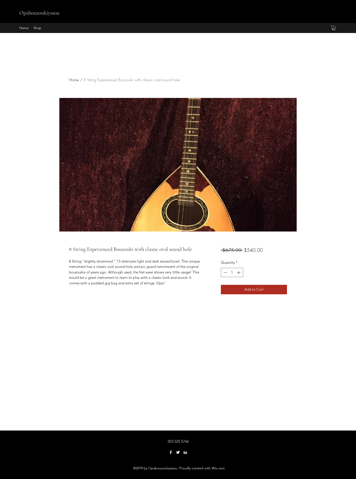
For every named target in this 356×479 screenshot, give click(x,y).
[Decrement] (225, 272)
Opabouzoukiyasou (39, 13)
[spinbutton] (232, 272)
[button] (334, 27)
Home (74, 79)
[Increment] (239, 272)
